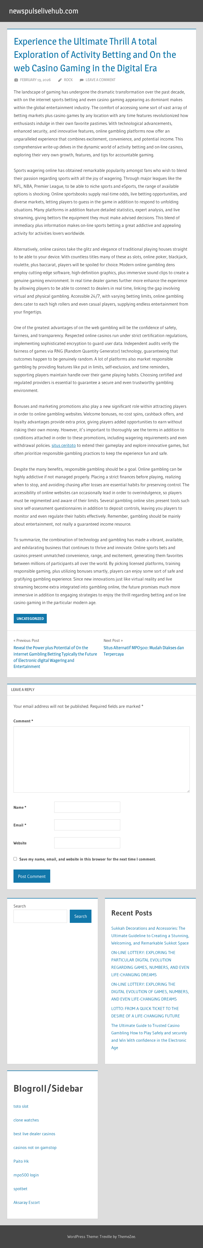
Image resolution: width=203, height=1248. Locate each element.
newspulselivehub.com (43, 10)
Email (19, 825)
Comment (23, 720)
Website (19, 842)
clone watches (26, 1120)
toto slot (21, 1106)
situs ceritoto (64, 445)
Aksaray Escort (26, 1202)
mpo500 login (26, 1174)
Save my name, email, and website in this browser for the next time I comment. (87, 859)
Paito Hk (21, 1161)
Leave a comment (101, 79)
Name (19, 807)
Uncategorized (30, 618)
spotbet (20, 1188)
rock (68, 79)
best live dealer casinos (34, 1133)
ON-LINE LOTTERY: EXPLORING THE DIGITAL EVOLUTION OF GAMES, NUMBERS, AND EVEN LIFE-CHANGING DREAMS (150, 991)
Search (19, 906)
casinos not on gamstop (35, 1147)
